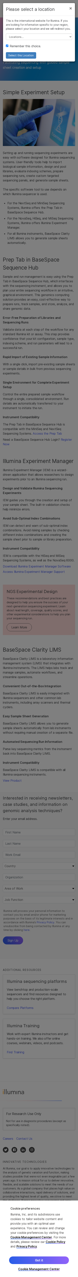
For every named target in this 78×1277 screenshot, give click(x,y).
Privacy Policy (26, 1246)
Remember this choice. (25, 46)
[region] (39, 1238)
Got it (39, 1260)
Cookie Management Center (31, 1237)
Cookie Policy (55, 1242)
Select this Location (21, 55)
